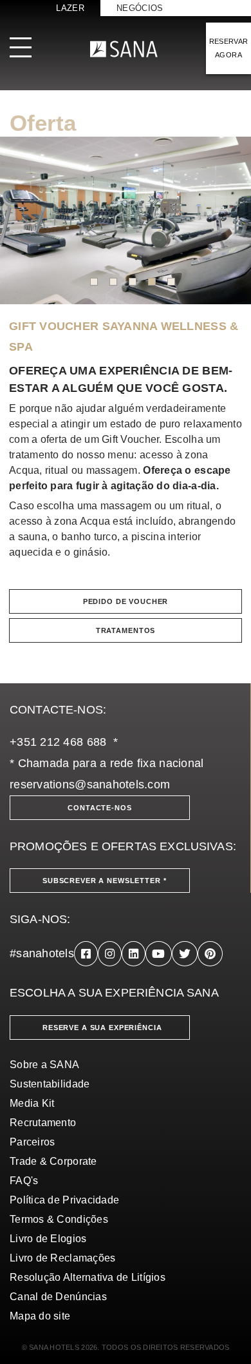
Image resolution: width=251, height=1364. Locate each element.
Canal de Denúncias (58, 1296)
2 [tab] (113, 282)
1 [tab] (94, 282)
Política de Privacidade (64, 1199)
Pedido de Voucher (126, 601)
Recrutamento (43, 1122)
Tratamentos (125, 630)
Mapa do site (40, 1315)
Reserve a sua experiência (102, 1027)
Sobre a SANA (44, 1064)
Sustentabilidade (49, 1083)
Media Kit (32, 1103)
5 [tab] (171, 282)
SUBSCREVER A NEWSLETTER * (104, 880)
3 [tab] (132, 282)
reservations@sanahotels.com (90, 784)
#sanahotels (42, 953)
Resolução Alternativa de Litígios (87, 1277)
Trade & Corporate (53, 1161)
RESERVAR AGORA (228, 48)
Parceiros (32, 1141)
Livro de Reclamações (62, 1257)
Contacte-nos (99, 808)
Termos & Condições (59, 1219)
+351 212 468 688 (58, 742)
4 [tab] (152, 282)
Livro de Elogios (48, 1238)
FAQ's (24, 1180)
